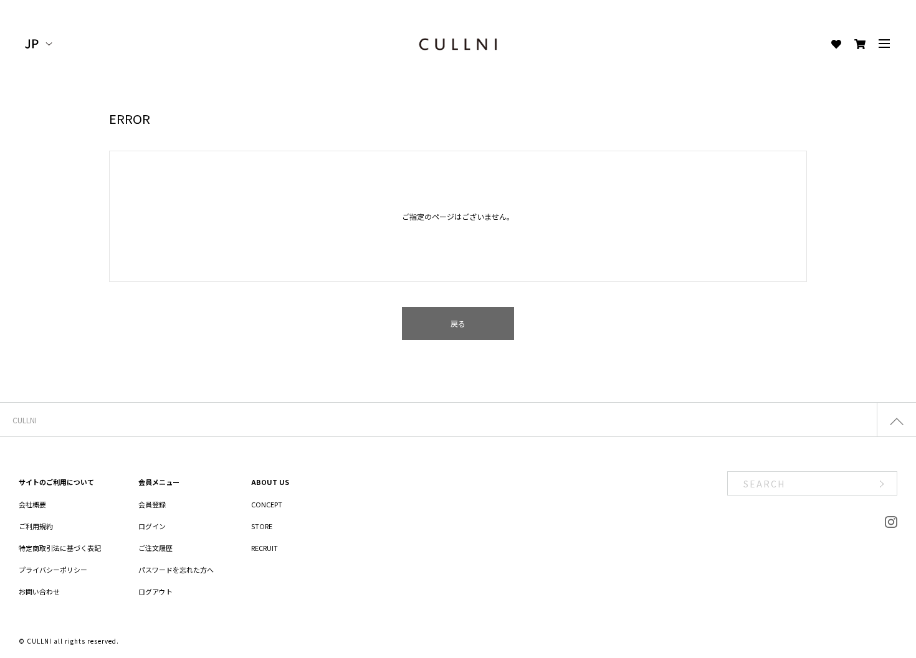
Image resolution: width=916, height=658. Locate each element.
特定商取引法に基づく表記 (60, 548)
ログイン (152, 526)
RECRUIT (264, 548)
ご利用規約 (36, 526)
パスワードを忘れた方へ (176, 570)
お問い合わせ (39, 591)
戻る (458, 323)
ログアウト (155, 591)
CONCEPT (266, 504)
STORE (261, 526)
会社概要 (32, 504)
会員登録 (152, 504)
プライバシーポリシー (53, 570)
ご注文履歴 (155, 548)
